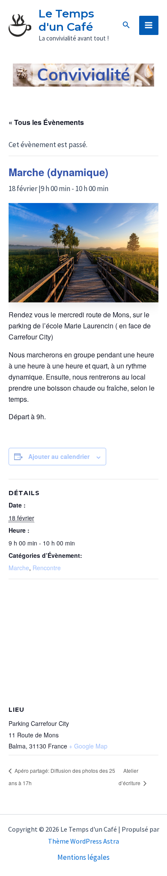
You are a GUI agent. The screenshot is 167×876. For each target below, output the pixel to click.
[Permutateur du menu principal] (149, 25)
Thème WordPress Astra (83, 841)
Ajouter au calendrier (58, 456)
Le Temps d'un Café (66, 20)
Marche (19, 567)
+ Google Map (88, 746)
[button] (126, 25)
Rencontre (47, 567)
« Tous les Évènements (46, 122)
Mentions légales (83, 857)
